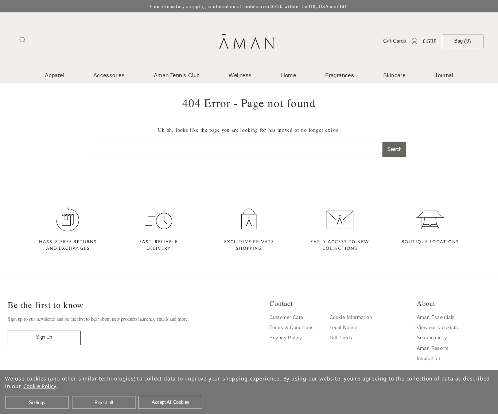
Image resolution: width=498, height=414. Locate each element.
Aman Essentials (436, 317)
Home (288, 75)
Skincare (394, 75)
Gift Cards (394, 41)
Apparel (54, 75)
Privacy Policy (285, 337)
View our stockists (437, 327)
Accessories (109, 75)
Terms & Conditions (291, 327)
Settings (37, 402)
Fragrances (339, 75)
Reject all (103, 402)
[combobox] (235, 148)
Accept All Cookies (170, 402)
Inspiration (428, 358)
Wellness (240, 75)
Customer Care (286, 317)
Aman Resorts (433, 348)
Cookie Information (351, 317)
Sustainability (432, 337)
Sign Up (44, 337)
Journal (444, 75)
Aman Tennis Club (176, 75)
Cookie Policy (40, 386)
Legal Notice (344, 327)
